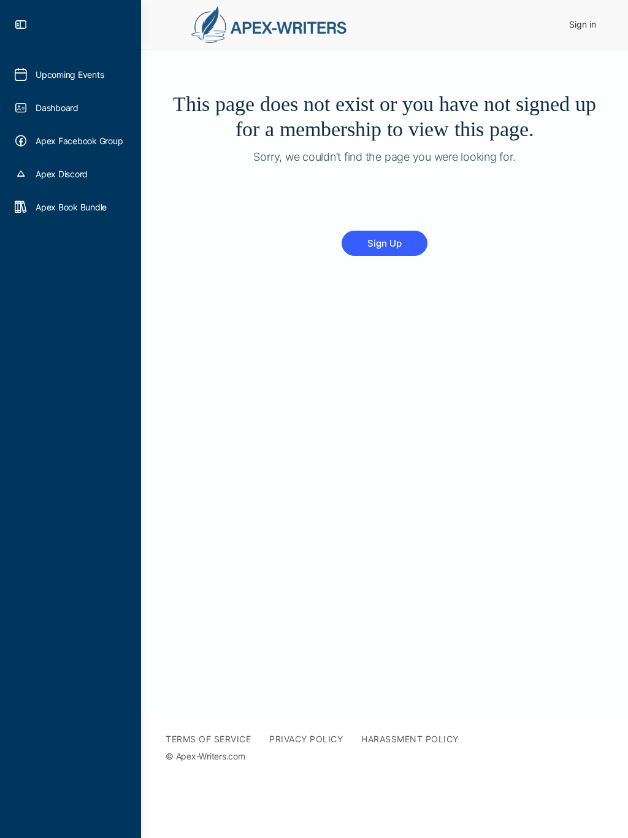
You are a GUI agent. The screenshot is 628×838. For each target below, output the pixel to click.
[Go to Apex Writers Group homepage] (273, 23)
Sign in (582, 24)
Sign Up (384, 243)
